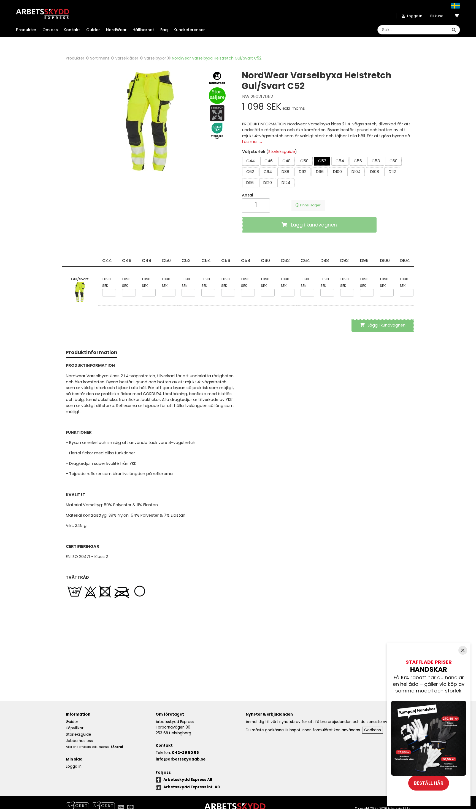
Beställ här (428, 783)
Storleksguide (281, 151)
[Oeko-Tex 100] (217, 131)
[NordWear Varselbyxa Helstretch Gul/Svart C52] (150, 120)
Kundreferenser (189, 30)
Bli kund (436, 16)
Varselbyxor (155, 58)
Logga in (74, 766)
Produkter (75, 58)
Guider (93, 30)
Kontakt (72, 30)
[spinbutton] (256, 205)
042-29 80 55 (185, 752)
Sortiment (99, 58)
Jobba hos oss (79, 740)
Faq (164, 30)
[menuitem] (29, 30)
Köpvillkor (74, 728)
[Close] (462, 650)
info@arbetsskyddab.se (180, 759)
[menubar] (113, 30)
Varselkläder (126, 58)
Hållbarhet (143, 30)
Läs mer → (252, 141)
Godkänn (372, 730)
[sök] (454, 30)
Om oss (50, 30)
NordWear (116, 30)
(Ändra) (117, 747)
